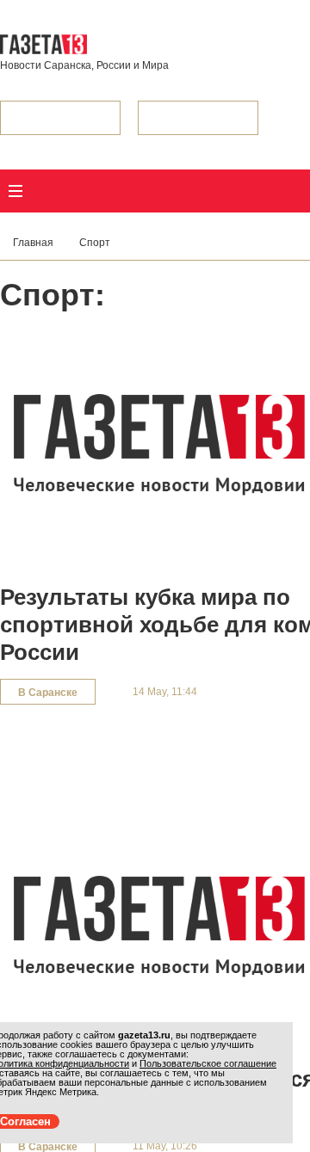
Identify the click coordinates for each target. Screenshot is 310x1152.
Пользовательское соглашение (208, 1063)
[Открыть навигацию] (15, 191)
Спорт (94, 243)
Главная (33, 243)
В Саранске (48, 693)
